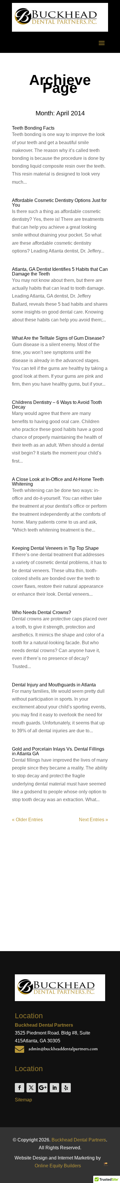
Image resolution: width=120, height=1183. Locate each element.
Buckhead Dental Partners (79, 1139)
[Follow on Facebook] (19, 1087)
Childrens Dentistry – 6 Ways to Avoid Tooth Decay (57, 404)
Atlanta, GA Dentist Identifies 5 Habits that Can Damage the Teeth (60, 271)
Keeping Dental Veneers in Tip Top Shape (55, 548)
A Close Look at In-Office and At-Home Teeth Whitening (58, 481)
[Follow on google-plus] (42, 1087)
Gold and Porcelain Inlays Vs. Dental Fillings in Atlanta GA (58, 751)
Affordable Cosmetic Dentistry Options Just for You (59, 202)
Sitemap (23, 1099)
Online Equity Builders (58, 1165)
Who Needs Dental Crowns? (41, 612)
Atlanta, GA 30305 (41, 1040)
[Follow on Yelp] (66, 1087)
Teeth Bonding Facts (33, 128)
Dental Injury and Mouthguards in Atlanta (54, 684)
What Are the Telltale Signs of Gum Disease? (58, 338)
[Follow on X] (31, 1087)
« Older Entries (27, 819)
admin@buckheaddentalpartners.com (63, 1049)
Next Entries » (93, 819)
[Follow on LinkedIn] (54, 1087)
